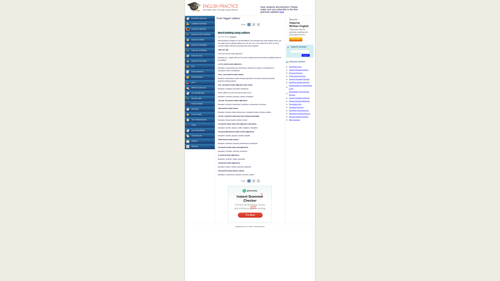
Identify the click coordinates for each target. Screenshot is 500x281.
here (281, 12)
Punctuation (197, 104)
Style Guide (196, 114)
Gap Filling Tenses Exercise (299, 110)
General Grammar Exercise (298, 70)
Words (194, 141)
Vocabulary (233, 36)
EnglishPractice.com (214, 6)
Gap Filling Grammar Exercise (299, 114)
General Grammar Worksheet (299, 101)
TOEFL (193, 125)
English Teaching (199, 61)
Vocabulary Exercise (296, 107)
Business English (199, 18)
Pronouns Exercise (295, 73)
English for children (201, 34)
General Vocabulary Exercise (299, 79)
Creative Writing (198, 29)
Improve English (198, 88)
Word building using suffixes (234, 32)
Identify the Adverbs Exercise (299, 82)
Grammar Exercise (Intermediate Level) (300, 87)
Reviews (195, 109)
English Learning (199, 50)
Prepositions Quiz (295, 67)
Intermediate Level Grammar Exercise (299, 93)
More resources (294, 120)
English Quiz (196, 56)
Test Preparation (199, 120)
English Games (197, 40)
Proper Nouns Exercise (297, 76)
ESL (192, 66)
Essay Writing (197, 72)
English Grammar (199, 45)
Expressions (197, 77)
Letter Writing (197, 93)
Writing (194, 146)
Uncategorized (198, 130)
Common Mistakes (199, 24)
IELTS (193, 82)
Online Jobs (196, 98)
